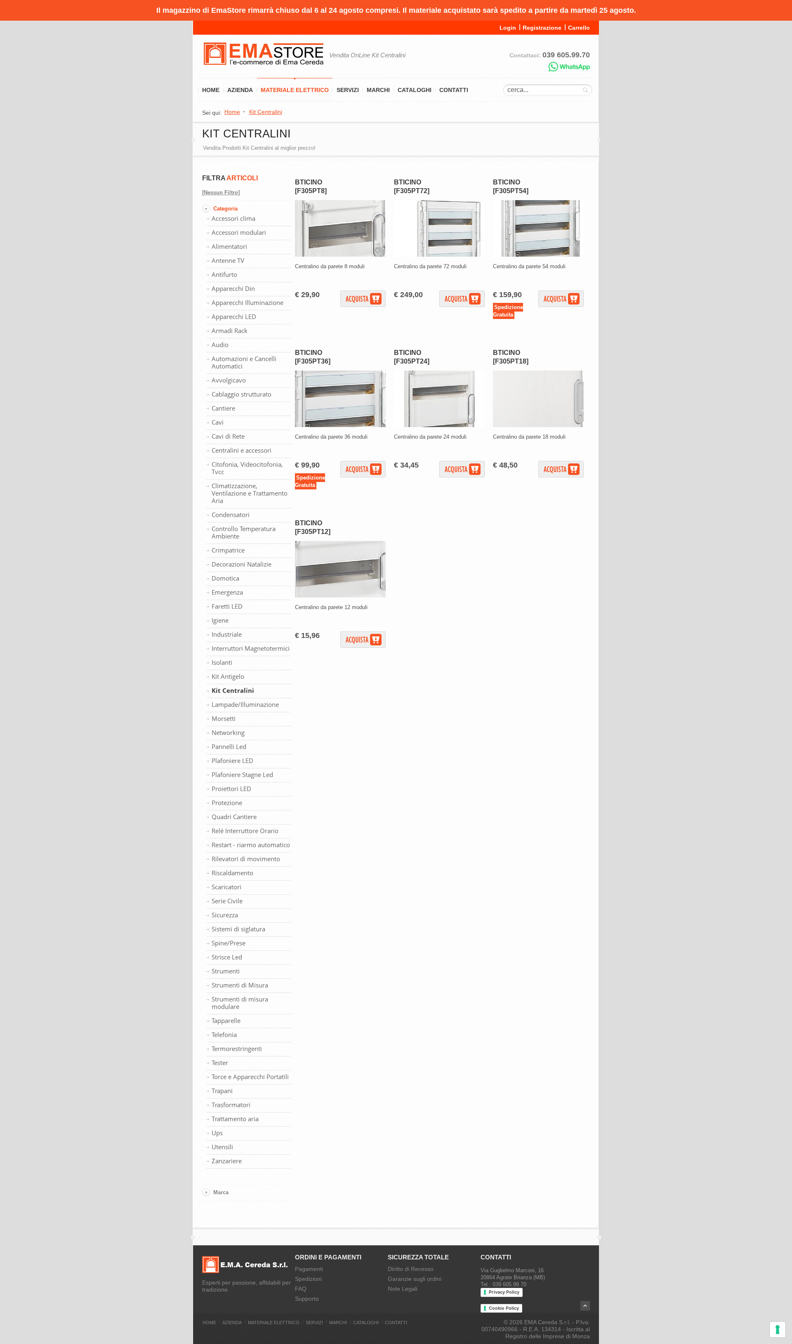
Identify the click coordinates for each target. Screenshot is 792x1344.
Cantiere (223, 408)
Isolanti (222, 662)
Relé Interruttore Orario (245, 831)
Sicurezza (225, 915)
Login (508, 27)
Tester (220, 1062)
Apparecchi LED (234, 316)
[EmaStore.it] (264, 70)
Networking (228, 732)
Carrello (579, 27)
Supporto (307, 1298)
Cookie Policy (504, 1308)
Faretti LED (227, 606)
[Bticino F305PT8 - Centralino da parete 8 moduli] (340, 255)
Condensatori (231, 514)
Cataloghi (414, 90)
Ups (217, 1133)
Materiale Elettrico (295, 90)
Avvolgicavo (229, 380)
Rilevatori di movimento (246, 859)
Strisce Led (227, 957)
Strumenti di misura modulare (240, 1003)
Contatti (453, 90)
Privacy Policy (504, 1292)
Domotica (225, 578)
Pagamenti (309, 1269)
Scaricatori (226, 887)
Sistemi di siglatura (238, 929)
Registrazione (542, 27)
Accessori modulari (239, 232)
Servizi (348, 90)
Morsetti (224, 718)
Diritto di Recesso (411, 1269)
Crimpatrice (228, 550)
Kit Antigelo (228, 676)
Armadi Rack (230, 330)
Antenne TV (228, 260)
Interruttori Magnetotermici (251, 648)
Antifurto (224, 274)
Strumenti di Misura (240, 985)
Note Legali (402, 1288)
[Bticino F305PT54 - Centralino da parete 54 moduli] (538, 255)
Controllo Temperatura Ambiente (244, 532)
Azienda (240, 90)
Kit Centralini (233, 690)
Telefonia (224, 1034)
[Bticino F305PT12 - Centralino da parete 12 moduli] (340, 596)
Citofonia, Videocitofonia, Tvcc (247, 468)
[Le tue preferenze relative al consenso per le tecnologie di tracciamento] (777, 1329)
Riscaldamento (232, 873)
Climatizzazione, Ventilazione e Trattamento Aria (250, 493)
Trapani (222, 1091)
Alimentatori (229, 246)
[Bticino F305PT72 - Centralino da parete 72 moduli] (439, 255)
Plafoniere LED (232, 760)
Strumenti (226, 971)
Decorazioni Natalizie (241, 564)
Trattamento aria (235, 1119)
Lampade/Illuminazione (245, 704)
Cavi (218, 422)
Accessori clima (233, 218)
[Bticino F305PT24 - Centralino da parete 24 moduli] (439, 425)
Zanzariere (227, 1161)
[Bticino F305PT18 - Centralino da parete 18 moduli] (538, 425)
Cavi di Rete (228, 436)
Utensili (222, 1147)
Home (210, 90)
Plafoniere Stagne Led (242, 774)
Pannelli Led (229, 746)
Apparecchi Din (233, 288)
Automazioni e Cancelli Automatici (244, 362)
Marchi (378, 90)
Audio (220, 344)
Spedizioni (308, 1279)
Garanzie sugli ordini (414, 1279)
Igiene (220, 620)
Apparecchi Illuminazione (247, 302)
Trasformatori (231, 1105)
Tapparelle (226, 1020)
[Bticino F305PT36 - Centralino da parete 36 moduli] (340, 425)
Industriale (227, 634)
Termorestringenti (237, 1048)
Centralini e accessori (241, 450)
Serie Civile (227, 901)
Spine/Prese (228, 943)
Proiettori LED (231, 788)
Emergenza (227, 592)
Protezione (227, 802)
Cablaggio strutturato (241, 394)
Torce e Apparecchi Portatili (250, 1076)
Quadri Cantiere (234, 817)
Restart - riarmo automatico (251, 845)
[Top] (585, 1306)
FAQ (300, 1288)
